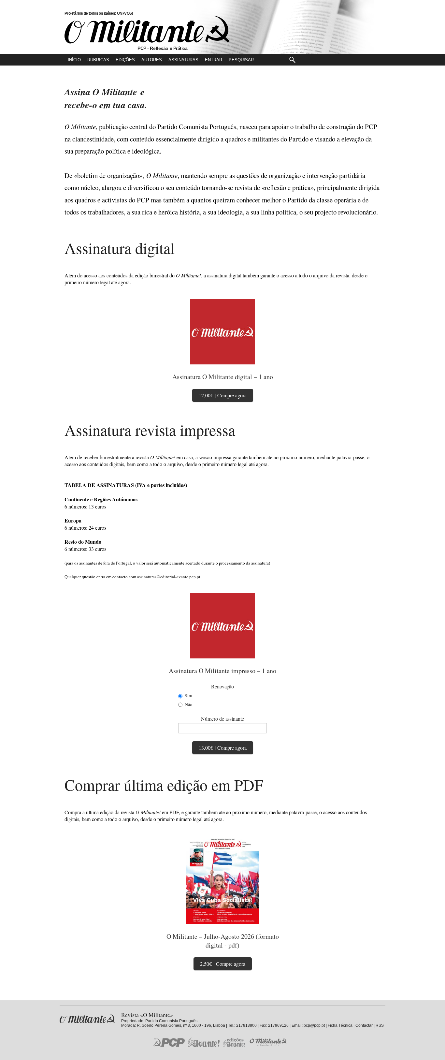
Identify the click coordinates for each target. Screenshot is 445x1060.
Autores (151, 59)
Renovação (222, 686)
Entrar (213, 59)
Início (74, 59)
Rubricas (98, 59)
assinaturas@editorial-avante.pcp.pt (168, 577)
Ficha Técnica (340, 1025)
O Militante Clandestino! (268, 1042)
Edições (125, 59)
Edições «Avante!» (234, 1042)
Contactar (364, 1025)
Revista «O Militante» (87, 1018)
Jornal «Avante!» (204, 1042)
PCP (169, 1042)
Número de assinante (222, 718)
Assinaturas (183, 59)
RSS (380, 1025)
